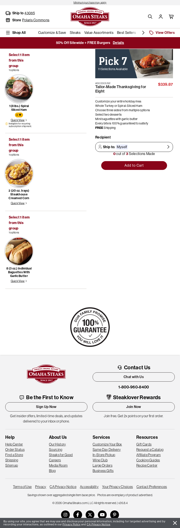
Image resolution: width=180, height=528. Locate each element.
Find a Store (14, 455)
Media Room (58, 465)
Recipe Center (146, 465)
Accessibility (89, 487)
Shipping (11, 460)
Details (118, 43)
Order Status (15, 450)
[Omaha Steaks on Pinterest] (114, 514)
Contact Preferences (152, 487)
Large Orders (102, 465)
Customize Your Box (107, 444)
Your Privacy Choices (117, 487)
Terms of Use (22, 487)
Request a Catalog (149, 450)
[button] (150, 16)
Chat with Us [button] (134, 377)
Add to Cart (134, 165)
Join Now (133, 407)
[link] (90, 2)
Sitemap (11, 465)
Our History (57, 444)
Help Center (14, 444)
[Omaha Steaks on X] (90, 514)
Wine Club (100, 460)
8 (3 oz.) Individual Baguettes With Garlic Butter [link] (19, 272)
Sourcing (55, 450)
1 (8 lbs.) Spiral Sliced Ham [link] (19, 108)
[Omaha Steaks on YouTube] (102, 514)
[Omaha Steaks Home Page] (90, 16)
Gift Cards (143, 444)
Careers (55, 460)
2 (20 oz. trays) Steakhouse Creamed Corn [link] (19, 194)
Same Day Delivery (107, 450)
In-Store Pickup (104, 455)
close (175, 523)
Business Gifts (103, 471)
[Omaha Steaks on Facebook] (77, 514)
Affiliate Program (148, 455)
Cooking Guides (148, 460)
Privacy (40, 487)
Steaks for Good (61, 455)
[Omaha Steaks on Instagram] (65, 514)
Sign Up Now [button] (46, 407)
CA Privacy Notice (63, 487)
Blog (52, 471)
